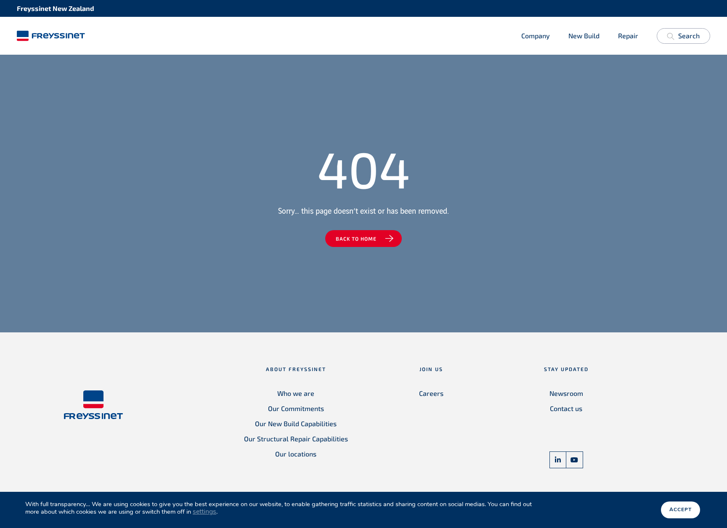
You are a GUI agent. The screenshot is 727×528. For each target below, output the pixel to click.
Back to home (356, 238)
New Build (584, 36)
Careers (431, 393)
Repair (628, 36)
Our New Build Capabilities (296, 423)
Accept (680, 509)
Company (535, 36)
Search (689, 36)
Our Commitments (296, 408)
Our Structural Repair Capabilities (296, 439)
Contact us (566, 408)
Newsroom (566, 393)
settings (204, 511)
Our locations (295, 454)
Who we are (295, 393)
